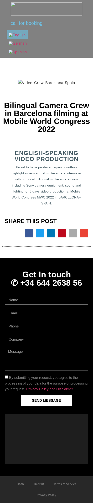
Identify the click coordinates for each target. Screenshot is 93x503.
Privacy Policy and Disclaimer (49, 389)
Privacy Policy (46, 495)
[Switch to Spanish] (18, 51)
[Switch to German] (18, 43)
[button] (76, 43)
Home (21, 484)
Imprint (39, 484)
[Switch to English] (17, 34)
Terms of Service (65, 484)
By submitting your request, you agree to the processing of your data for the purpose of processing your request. (46, 383)
